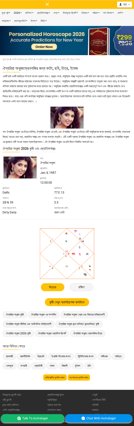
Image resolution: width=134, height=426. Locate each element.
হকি (89, 365)
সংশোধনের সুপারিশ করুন (78, 377)
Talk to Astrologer (35, 418)
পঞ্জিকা (95, 12)
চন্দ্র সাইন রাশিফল (11, 405)
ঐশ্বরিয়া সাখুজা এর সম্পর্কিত (43, 314)
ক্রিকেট (41, 356)
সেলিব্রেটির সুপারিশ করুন (55, 377)
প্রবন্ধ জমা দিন (54, 405)
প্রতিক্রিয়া (52, 399)
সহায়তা (95, 410)
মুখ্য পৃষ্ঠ (5, 12)
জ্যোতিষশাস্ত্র (42, 12)
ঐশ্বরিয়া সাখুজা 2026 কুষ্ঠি (18, 333)
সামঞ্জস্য (5, 20)
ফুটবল (77, 365)
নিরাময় (84, 12)
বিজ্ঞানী (65, 365)
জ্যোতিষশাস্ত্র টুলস (55, 394)
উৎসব (33, 20)
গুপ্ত (56, 12)
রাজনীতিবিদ (25, 356)
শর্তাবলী (95, 405)
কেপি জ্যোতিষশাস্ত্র (11, 410)
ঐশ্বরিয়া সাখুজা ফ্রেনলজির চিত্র (87, 333)
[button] (10, 40)
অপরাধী (23, 365)
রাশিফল (28, 12)
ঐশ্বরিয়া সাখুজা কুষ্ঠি (15, 314)
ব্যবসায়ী (9, 356)
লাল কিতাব (107, 12)
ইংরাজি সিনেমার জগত (60, 356)
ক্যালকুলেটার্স (19, 20)
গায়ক (52, 365)
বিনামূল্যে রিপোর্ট (69, 12)
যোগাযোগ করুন (54, 410)
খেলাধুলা (9, 365)
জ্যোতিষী (38, 365)
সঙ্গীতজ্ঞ (104, 356)
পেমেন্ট (94, 394)
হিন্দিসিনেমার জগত (86, 356)
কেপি (119, 12)
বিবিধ (43, 20)
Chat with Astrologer (101, 418)
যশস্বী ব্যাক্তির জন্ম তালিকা (22, 59)
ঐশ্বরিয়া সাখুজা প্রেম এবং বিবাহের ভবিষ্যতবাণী (84, 314)
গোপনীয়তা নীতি (99, 399)
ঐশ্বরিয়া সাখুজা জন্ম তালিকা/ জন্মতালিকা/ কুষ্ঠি (79, 324)
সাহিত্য (118, 356)
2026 (17, 12)
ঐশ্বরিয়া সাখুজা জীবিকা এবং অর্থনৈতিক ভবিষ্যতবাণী (28, 324)
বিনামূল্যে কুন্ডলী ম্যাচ (12, 394)
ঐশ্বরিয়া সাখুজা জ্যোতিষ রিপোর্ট (52, 333)
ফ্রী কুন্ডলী (7, 399)
